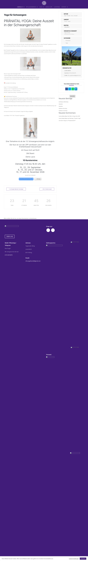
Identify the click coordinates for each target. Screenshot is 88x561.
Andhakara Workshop (63, 101)
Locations (57, 7)
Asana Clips (49, 7)
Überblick (20, 7)
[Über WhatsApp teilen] (72, 89)
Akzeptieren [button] (83, 558)
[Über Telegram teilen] (76, 89)
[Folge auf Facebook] (48, 230)
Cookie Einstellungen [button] (74, 558)
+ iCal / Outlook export (47, 189)
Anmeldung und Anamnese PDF (26, 178)
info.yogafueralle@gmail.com (74, 75)
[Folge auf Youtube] (53, 230)
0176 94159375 (72, 73)
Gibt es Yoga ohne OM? (74, 116)
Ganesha (61, 104)
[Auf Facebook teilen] (66, 89)
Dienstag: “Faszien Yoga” (75, 118)
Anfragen (38, 178)
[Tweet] (69, 89)
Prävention (68, 40)
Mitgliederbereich (31, 7)
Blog (41, 7)
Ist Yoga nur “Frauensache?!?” (69, 120)
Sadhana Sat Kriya (63, 108)
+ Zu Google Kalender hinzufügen (16, 189)
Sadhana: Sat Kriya (63, 110)
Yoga (67, 43)
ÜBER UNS (9, 236)
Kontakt (64, 7)
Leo (59, 120)
